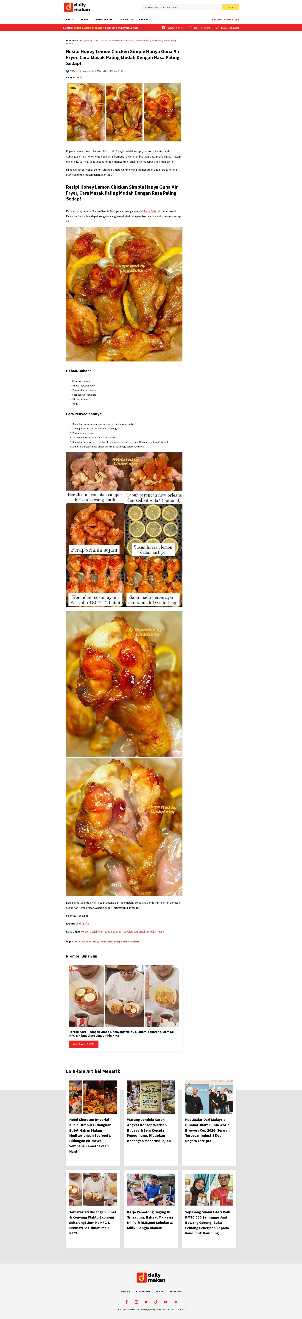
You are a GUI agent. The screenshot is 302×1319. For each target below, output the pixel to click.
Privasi (160, 1291)
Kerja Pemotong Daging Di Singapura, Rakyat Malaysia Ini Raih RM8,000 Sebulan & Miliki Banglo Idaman (150, 1220)
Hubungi (125, 1291)
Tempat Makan (103, 19)
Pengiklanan (143, 1291)
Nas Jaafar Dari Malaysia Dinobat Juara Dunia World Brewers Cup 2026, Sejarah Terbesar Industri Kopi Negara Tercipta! (207, 1130)
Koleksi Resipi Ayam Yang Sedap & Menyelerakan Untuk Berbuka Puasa (122, 931)
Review (143, 19)
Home (68, 40)
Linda (79, 923)
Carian (230, 7)
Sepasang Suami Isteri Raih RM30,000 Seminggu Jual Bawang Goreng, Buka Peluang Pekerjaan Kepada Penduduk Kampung (207, 1223)
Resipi (84, 19)
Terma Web (175, 1291)
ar (88, 923)
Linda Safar (150, 211)
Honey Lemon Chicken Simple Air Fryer (112, 941)
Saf (84, 923)
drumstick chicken (81, 941)
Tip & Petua (125, 19)
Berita (70, 19)
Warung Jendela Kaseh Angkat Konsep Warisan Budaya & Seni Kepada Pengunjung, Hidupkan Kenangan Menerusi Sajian (149, 1130)
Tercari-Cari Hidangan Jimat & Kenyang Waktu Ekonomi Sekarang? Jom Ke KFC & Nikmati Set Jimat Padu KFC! (121, 1033)
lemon (136, 941)
